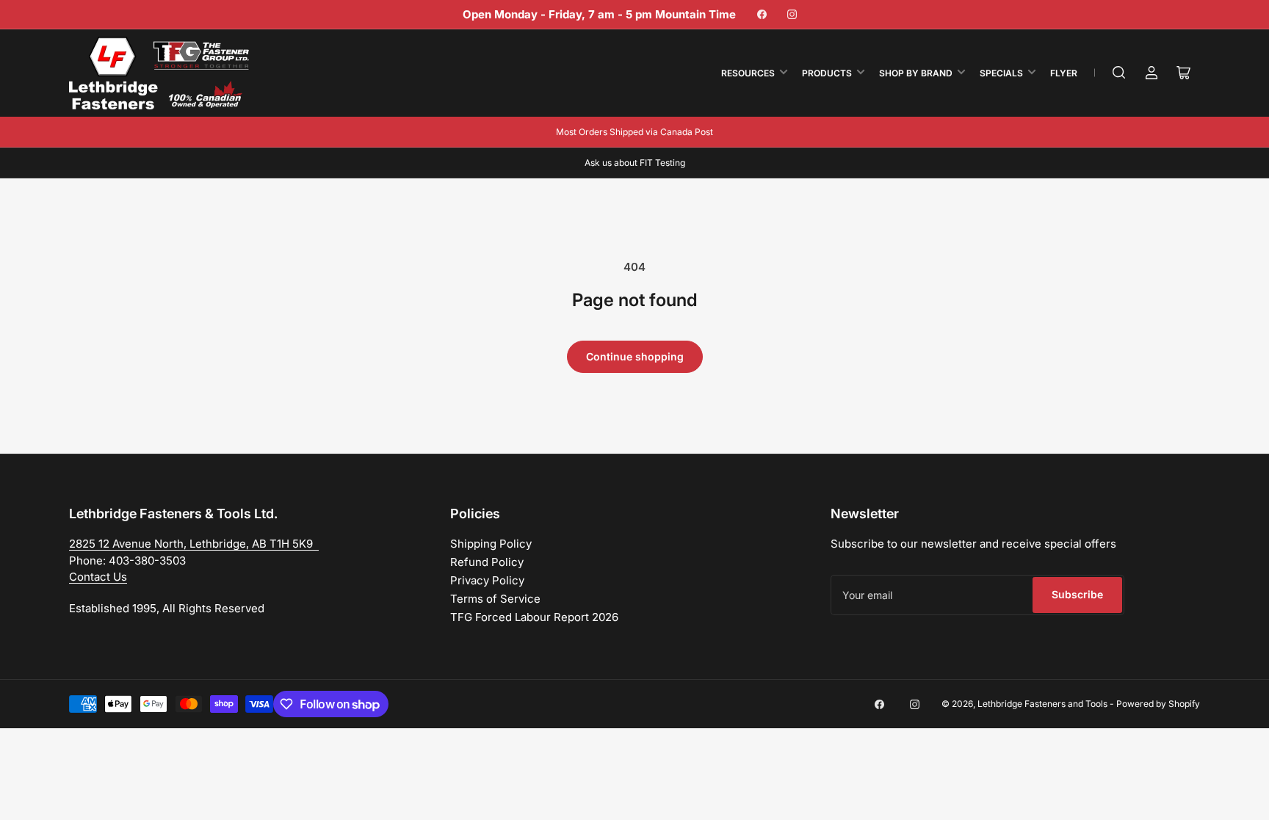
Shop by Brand (915, 73)
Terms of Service (495, 599)
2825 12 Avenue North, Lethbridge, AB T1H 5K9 (194, 544)
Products (827, 73)
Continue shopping (635, 356)
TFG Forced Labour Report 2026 (534, 617)
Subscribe (1077, 594)
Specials (1001, 73)
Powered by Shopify (1158, 703)
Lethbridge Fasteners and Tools (1042, 703)
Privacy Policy (487, 580)
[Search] (1119, 73)
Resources (748, 73)
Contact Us (98, 577)
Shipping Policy (491, 544)
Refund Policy (487, 562)
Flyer (1063, 73)
